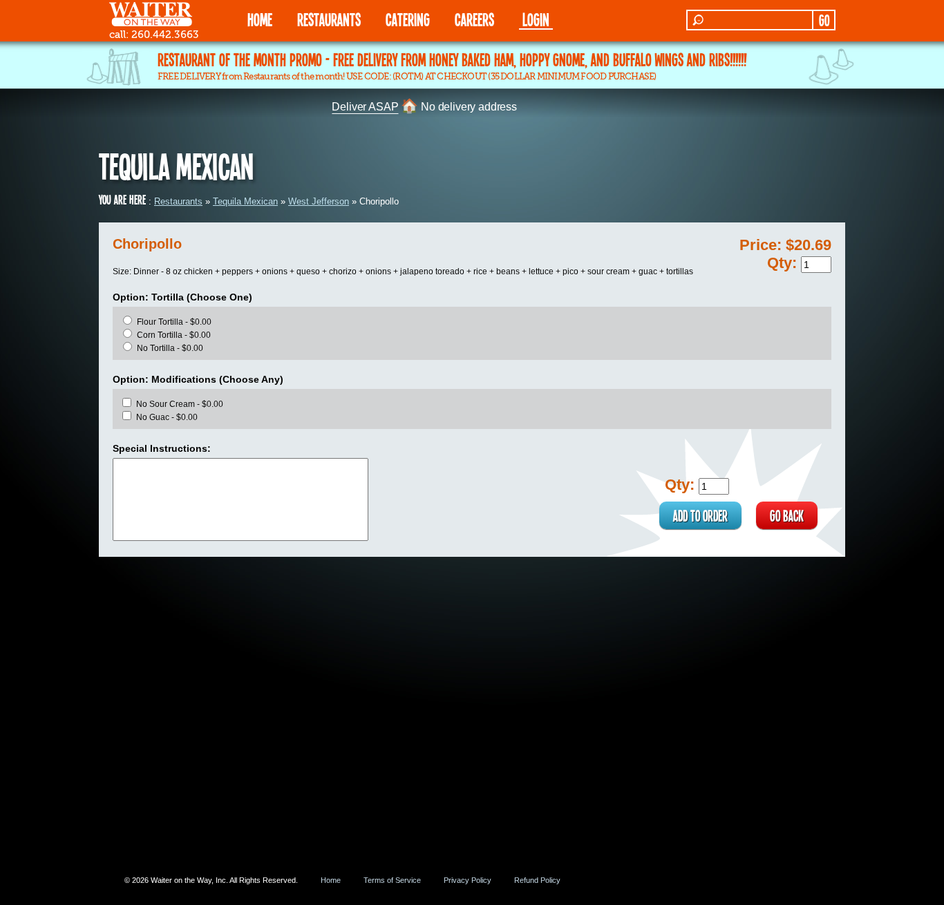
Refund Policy (537, 880)
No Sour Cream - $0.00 (179, 404)
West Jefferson (318, 201)
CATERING (408, 19)
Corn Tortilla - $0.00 (174, 335)
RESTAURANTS (329, 19)
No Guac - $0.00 (167, 417)
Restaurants (178, 201)
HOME (259, 19)
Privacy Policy (467, 880)
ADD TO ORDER (700, 515)
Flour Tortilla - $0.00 (174, 322)
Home (331, 880)
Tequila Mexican (245, 201)
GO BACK (787, 515)
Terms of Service (392, 880)
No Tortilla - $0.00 (170, 348)
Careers (474, 19)
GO (824, 20)
